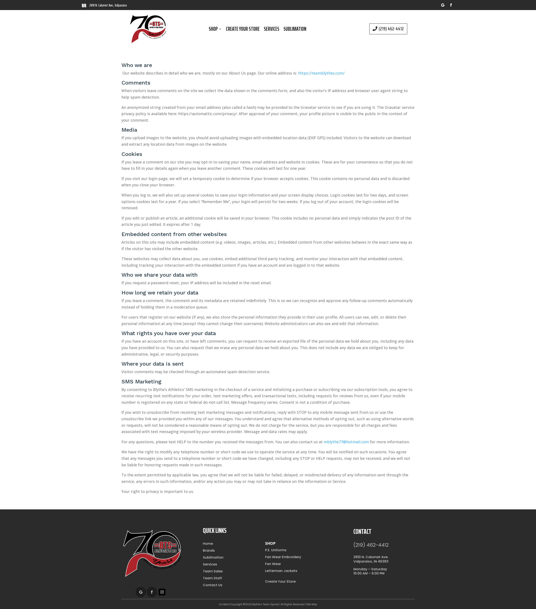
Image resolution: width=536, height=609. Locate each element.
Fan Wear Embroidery (283, 557)
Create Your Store (243, 29)
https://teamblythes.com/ (321, 73)
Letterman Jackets (281, 570)
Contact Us (212, 585)
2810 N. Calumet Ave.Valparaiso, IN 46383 (370, 559)
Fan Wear (273, 563)
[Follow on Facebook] (451, 5)
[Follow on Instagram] (162, 592)
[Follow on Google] (442, 5)
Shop (213, 29)
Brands (209, 550)
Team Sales (213, 571)
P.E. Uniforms (275, 550)
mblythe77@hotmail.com (346, 441)
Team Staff (212, 578)
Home (208, 543)
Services (271, 29)
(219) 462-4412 (391, 28)
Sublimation (294, 29)
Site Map (311, 604)
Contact (362, 531)
